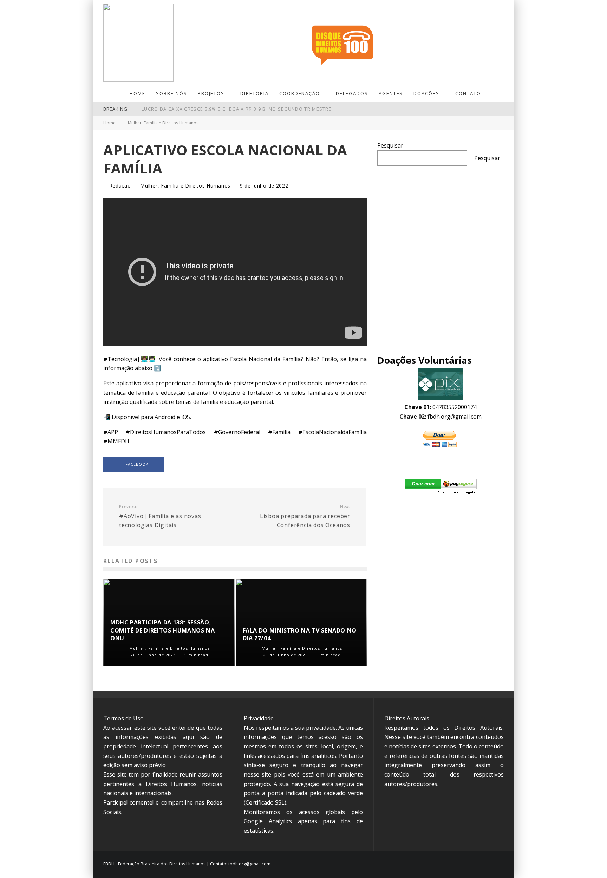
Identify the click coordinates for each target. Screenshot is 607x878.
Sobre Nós (171, 93)
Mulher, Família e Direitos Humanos (185, 186)
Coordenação (299, 93)
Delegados (352, 93)
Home (137, 93)
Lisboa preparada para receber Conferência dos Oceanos (305, 516)
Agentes (391, 93)
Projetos (211, 93)
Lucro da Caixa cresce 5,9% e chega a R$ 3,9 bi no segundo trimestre (237, 109)
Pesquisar (390, 145)
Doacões (426, 93)
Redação (119, 185)
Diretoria (254, 93)
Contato (468, 93)
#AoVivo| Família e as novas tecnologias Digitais (160, 516)
